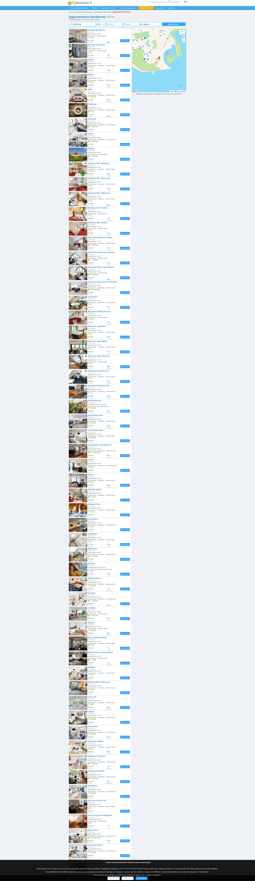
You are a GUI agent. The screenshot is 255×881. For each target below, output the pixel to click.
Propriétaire (175, 2)
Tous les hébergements (79, 8)
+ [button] (183, 38)
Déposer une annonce (158, 2)
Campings (159, 8)
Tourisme (171, 8)
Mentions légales (181, 91)
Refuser (127, 878)
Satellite (182, 34)
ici (161, 875)
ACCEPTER (141, 878)
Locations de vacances (127, 8)
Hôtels (94, 8)
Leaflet (172, 91)
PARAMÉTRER (114, 878)
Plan (182, 31)
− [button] (183, 41)
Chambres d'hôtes (108, 8)
